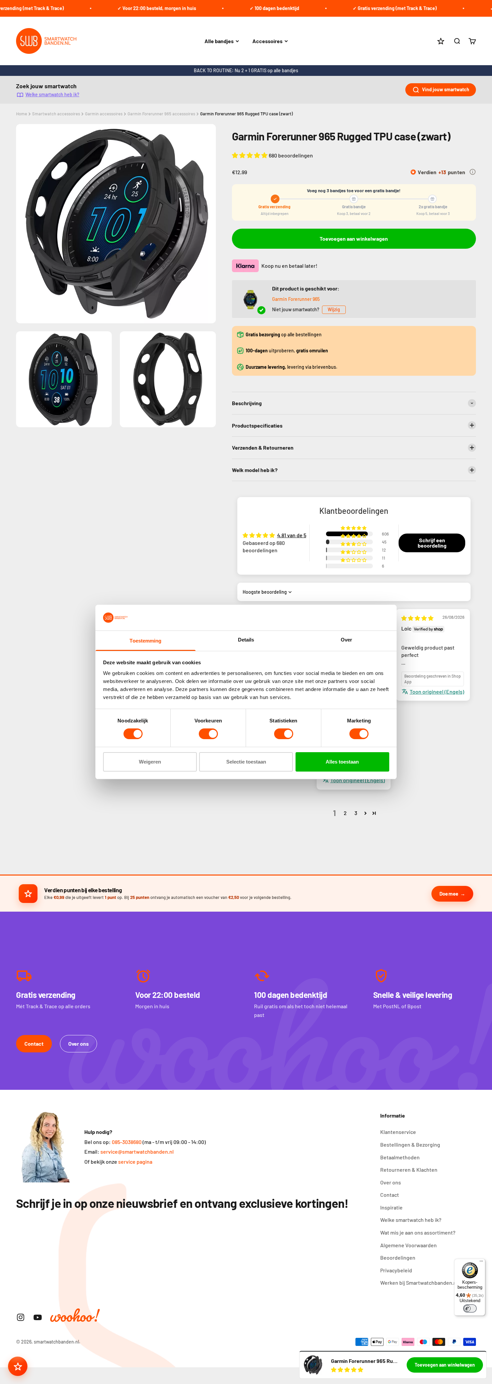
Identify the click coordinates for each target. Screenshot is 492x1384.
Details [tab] (246, 640)
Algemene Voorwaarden (408, 1245)
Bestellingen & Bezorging (410, 1144)
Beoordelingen (397, 1257)
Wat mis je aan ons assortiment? (418, 1232)
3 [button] (355, 813)
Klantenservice (398, 1132)
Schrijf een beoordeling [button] (432, 543)
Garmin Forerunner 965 (296, 299)
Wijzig (334, 309)
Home (21, 113)
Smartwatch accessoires (56, 113)
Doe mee (448, 894)
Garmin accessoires (103, 113)
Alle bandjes (219, 41)
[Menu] (481, 1263)
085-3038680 (127, 1142)
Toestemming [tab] (145, 641)
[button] (250, 155)
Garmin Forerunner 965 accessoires (161, 113)
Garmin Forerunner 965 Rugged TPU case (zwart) (246, 113)
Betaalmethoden (400, 1157)
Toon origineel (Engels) (437, 691)
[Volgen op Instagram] (20, 1317)
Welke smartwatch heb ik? (52, 94)
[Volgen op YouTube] (37, 1317)
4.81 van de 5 (291, 535)
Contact (34, 1043)
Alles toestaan (342, 762)
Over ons (78, 1043)
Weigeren (150, 762)
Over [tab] (346, 640)
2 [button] (345, 813)
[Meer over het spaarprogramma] (472, 171)
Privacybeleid (396, 1270)
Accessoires (267, 41)
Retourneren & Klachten (408, 1169)
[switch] (208, 733)
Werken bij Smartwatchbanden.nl (419, 1282)
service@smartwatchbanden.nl (137, 1151)
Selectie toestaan (246, 762)
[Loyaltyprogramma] (17, 1366)
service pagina (135, 1161)
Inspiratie (391, 1207)
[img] (417, 618)
